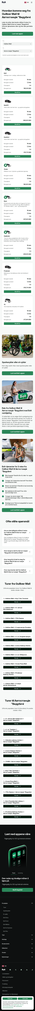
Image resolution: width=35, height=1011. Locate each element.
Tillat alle (9, 998)
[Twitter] (15, 969)
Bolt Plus (5, 931)
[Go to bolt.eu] (4, 2)
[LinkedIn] (27, 969)
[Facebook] (10, 969)
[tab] (14, 873)
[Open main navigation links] (31, 2)
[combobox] (17, 43)
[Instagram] (21, 969)
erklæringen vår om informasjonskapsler (13, 1005)
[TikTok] (32, 969)
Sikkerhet (4, 990)
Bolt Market (6, 924)
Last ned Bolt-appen (17, 373)
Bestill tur (17, 92)
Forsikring (4, 984)
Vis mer (16, 602)
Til (3, 48)
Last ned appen (17, 34)
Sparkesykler (6, 910)
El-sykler (5, 914)
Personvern (5, 980)
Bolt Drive (5, 917)
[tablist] (17, 873)
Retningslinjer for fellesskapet (10, 994)
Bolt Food (5, 921)
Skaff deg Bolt (17, 890)
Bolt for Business (7, 928)
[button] (29, 532)
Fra (3, 40)
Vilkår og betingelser (7, 977)
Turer (4, 907)
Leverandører (5, 973)
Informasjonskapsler (7, 987)
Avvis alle (25, 998)
